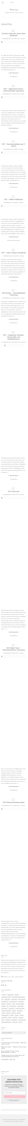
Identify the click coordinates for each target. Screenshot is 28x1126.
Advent (17, 994)
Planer (17, 1015)
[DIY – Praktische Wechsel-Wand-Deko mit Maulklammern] (13, 400)
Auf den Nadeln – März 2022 (8, 1059)
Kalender (19, 1010)
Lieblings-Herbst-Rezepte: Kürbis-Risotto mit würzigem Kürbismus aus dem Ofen (12, 1056)
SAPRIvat (21, 1017)
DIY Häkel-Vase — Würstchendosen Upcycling (14, 649)
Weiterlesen (14, 73)
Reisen (21, 1015)
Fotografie (4, 1008)
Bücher (3, 1006)
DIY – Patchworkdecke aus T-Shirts (13, 145)
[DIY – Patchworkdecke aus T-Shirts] (13, 157)
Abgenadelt (10, 994)
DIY (8, 1006)
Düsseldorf (13, 1006)
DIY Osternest (13, 491)
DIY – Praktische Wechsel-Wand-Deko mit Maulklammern (13, 337)
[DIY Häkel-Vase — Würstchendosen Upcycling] (13, 711)
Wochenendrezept (6, 1022)
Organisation (5, 1015)
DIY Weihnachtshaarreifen (13, 802)
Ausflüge (21, 1001)
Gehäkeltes (12, 1008)
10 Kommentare (14, 187)
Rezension (4, 1017)
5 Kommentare (13, 76)
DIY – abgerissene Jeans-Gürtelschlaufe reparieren (13, 90)
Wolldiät (15, 1022)
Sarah (23, 38)
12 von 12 (4, 994)
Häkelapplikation (6, 1010)
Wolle (20, 1022)
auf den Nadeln (13, 1001)
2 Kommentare (13, 479)
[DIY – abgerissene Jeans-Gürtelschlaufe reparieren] (13, 102)
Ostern (11, 1015)
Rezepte (15, 1017)
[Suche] (26, 2)
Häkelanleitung (20, 1008)
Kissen (3, 1013)
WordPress (21, 1121)
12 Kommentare (14, 131)
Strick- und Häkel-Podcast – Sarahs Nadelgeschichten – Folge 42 (10, 1051)
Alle (13, 29)
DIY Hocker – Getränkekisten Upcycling (13, 294)
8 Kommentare (13, 322)
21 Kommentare (14, 790)
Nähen (18, 1013)
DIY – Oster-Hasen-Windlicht (13, 253)
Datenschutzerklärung (13, 1100)
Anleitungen (21, 999)
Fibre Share (20, 1006)
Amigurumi (7, 999)
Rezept (10, 1017)
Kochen (8, 1013)
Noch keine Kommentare (13, 240)
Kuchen (14, 1013)
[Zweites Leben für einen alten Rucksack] (13, 47)
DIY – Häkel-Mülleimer (13, 199)
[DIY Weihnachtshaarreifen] (13, 863)
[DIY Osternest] (13, 552)
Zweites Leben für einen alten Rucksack (14, 34)
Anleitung (14, 999)
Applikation (5, 1001)
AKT (2, 999)
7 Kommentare (13, 280)
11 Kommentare (13, 635)
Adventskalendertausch (18, 997)
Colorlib (11, 1121)
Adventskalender (6, 997)
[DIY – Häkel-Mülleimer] (13, 211)
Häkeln (14, 1010)
